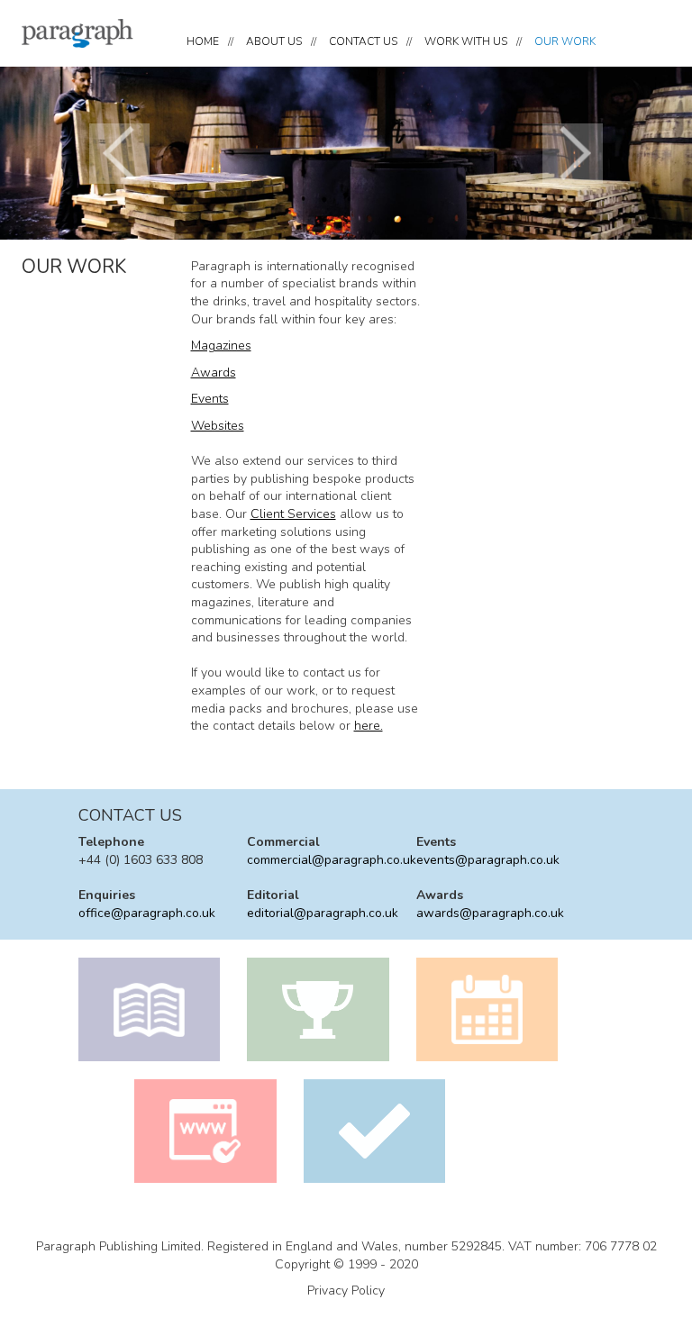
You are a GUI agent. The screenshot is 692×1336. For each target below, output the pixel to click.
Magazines (221, 345)
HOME (203, 41)
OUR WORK (565, 41)
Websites (217, 425)
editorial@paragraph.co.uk (322, 913)
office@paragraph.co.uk (146, 913)
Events (210, 398)
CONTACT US (363, 41)
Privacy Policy (346, 1290)
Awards (213, 372)
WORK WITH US (465, 41)
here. (368, 725)
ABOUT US (274, 41)
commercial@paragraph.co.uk (331, 859)
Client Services (293, 514)
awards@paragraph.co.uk (490, 913)
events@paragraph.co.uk (488, 859)
